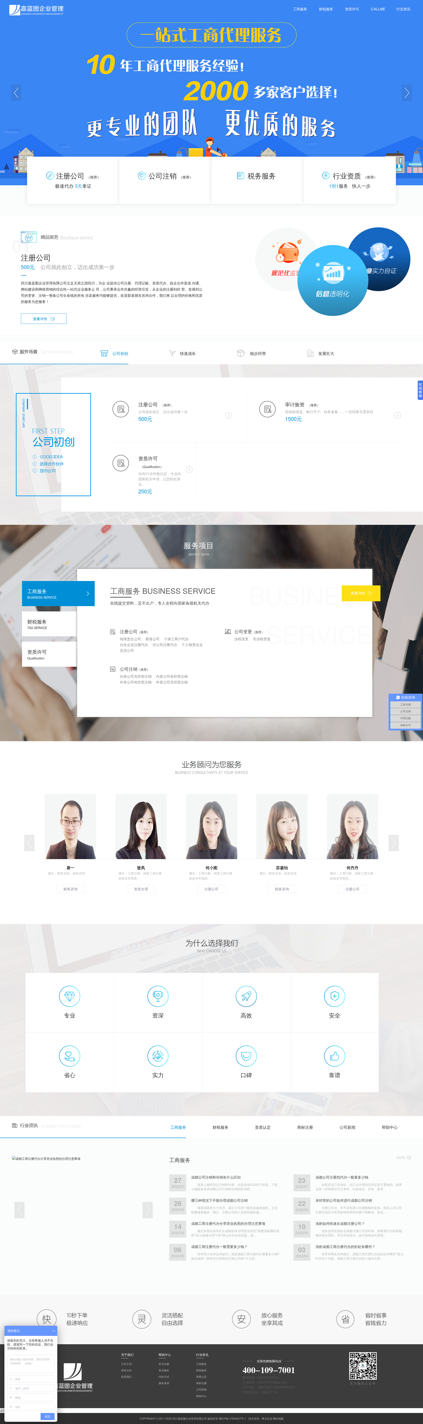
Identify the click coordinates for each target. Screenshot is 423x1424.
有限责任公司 (130, 638)
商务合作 (126, 1370)
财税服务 (220, 1127)
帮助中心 (390, 1127)
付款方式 (164, 1376)
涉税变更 (241, 638)
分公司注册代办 (164, 644)
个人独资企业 (192, 644)
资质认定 (263, 1127)
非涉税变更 (262, 638)
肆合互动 (267, 1418)
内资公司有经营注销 (172, 676)
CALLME (378, 8)
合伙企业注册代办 (134, 644)
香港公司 (152, 638)
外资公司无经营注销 (172, 682)
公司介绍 (126, 1364)
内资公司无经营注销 (136, 676)
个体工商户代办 (176, 638)
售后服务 (164, 1370)
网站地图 (278, 1418)
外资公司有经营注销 (136, 682)
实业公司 (127, 650)
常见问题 (164, 1364)
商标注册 (305, 1127)
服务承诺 (164, 1383)
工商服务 (178, 1127)
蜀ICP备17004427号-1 (232, 1418)
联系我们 (126, 1376)
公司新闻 (347, 1127)
